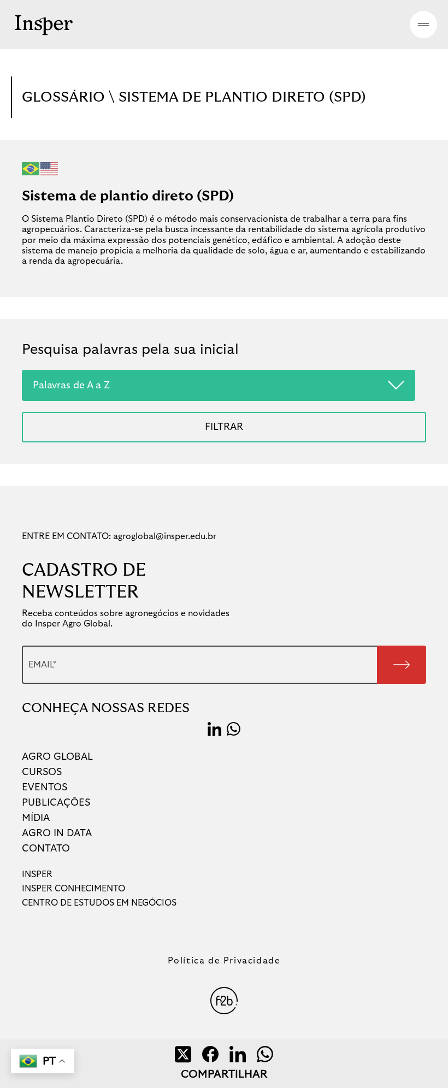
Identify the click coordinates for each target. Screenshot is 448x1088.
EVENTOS (44, 788)
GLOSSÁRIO (65, 97)
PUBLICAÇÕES (56, 803)
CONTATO (46, 849)
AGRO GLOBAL (57, 757)
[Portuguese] (31, 168)
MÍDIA (36, 818)
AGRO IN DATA (57, 833)
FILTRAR (224, 427)
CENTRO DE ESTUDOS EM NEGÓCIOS (99, 902)
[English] (49, 168)
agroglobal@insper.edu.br (164, 536)
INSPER (37, 874)
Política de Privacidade (224, 960)
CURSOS (42, 772)
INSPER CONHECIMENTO (73, 888)
